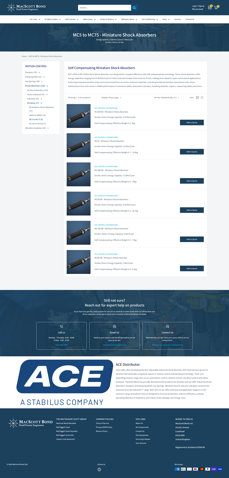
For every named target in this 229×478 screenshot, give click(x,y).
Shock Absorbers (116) (35, 85)
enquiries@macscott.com (114, 344)
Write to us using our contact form (167, 344)
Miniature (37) (33, 103)
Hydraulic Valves (127, 19)
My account (197, 9)
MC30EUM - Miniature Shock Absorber (111, 170)
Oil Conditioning (148, 19)
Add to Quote (192, 122)
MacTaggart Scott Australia (66, 431)
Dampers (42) (31, 72)
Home (24, 56)
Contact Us (190, 19)
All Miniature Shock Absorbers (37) (41, 109)
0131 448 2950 (61, 344)
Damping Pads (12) (33, 76)
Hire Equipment (142, 435)
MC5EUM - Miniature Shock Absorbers (111, 199)
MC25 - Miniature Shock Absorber (109, 141)
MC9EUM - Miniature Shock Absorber (110, 257)
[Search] (134, 8)
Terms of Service (102, 423)
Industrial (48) (33, 98)
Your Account (141, 443)
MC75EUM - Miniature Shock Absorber (111, 228)
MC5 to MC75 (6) (36, 119)
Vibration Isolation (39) (35, 128)
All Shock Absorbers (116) (37, 90)
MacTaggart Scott (63, 427)
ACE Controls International (106, 108)
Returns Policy (101, 431)
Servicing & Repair (143, 439)
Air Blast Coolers (51, 19)
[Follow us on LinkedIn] (99, 469)
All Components (142, 427)
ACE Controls (70, 19)
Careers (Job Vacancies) (65, 439)
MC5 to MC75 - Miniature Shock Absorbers (45, 56)
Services (177, 19)
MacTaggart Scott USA (65, 435)
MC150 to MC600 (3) (37, 123)
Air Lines (33, 19)
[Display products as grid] (202, 97)
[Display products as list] (197, 97)
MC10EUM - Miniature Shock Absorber (111, 111)
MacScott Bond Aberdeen (66, 423)
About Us (139, 423)
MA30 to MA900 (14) (37, 115)
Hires (165, 19)
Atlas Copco (88, 19)
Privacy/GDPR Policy (104, 427)
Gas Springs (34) (32, 81)
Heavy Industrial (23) (36, 94)
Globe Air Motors (107, 19)
